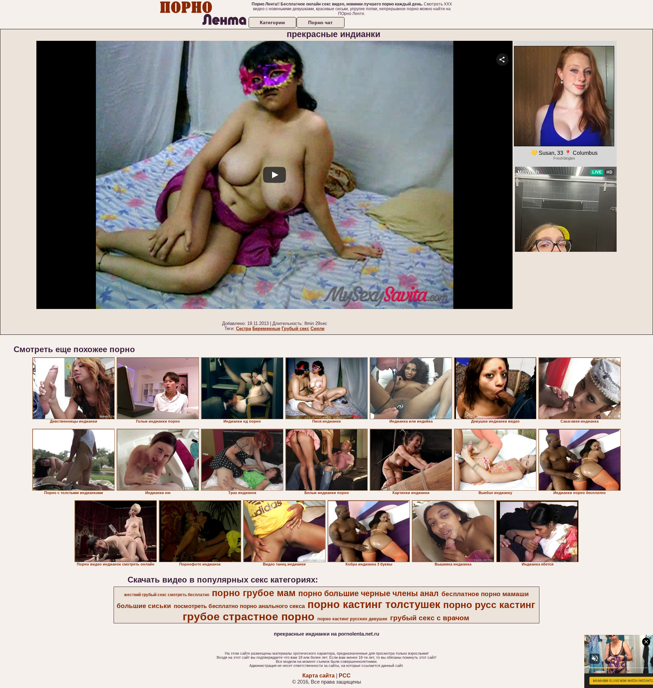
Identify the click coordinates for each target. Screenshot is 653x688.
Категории (272, 22)
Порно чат (320, 22)
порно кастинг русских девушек (352, 618)
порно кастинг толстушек (373, 604)
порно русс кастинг (489, 605)
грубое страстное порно (249, 616)
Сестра (243, 328)
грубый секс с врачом (429, 618)
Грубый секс (295, 328)
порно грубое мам (254, 593)
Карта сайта (318, 675)
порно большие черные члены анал (368, 593)
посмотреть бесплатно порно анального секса (239, 606)
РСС (345, 675)
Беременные (266, 328)
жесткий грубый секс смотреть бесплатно (166, 594)
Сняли (317, 328)
